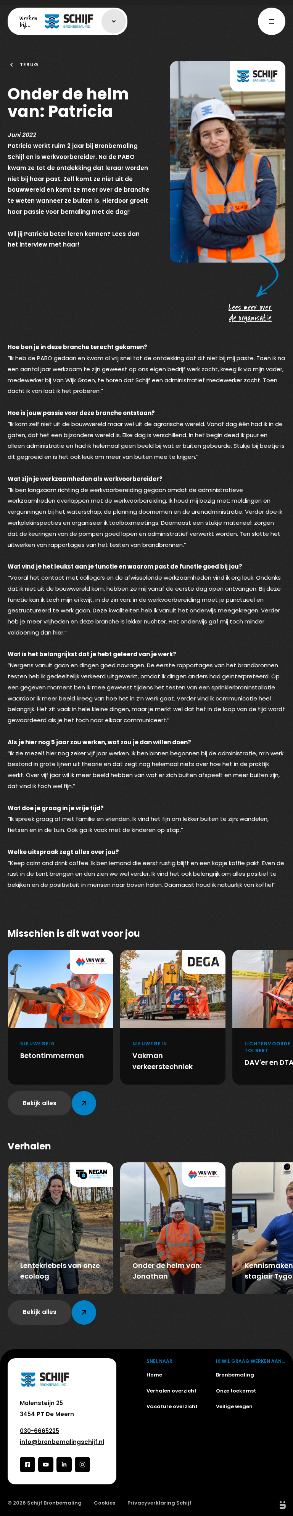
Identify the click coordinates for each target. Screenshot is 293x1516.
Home (154, 1374)
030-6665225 (39, 1431)
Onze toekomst (236, 1390)
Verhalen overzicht (171, 1390)
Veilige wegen (234, 1406)
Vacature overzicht (172, 1406)
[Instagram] (82, 1464)
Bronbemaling (235, 1374)
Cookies (104, 1503)
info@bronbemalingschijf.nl (62, 1442)
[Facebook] (27, 1464)
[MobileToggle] (271, 21)
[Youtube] (45, 1464)
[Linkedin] (64, 1464)
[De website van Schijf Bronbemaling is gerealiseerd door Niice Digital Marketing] (274, 1505)
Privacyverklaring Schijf (159, 1503)
